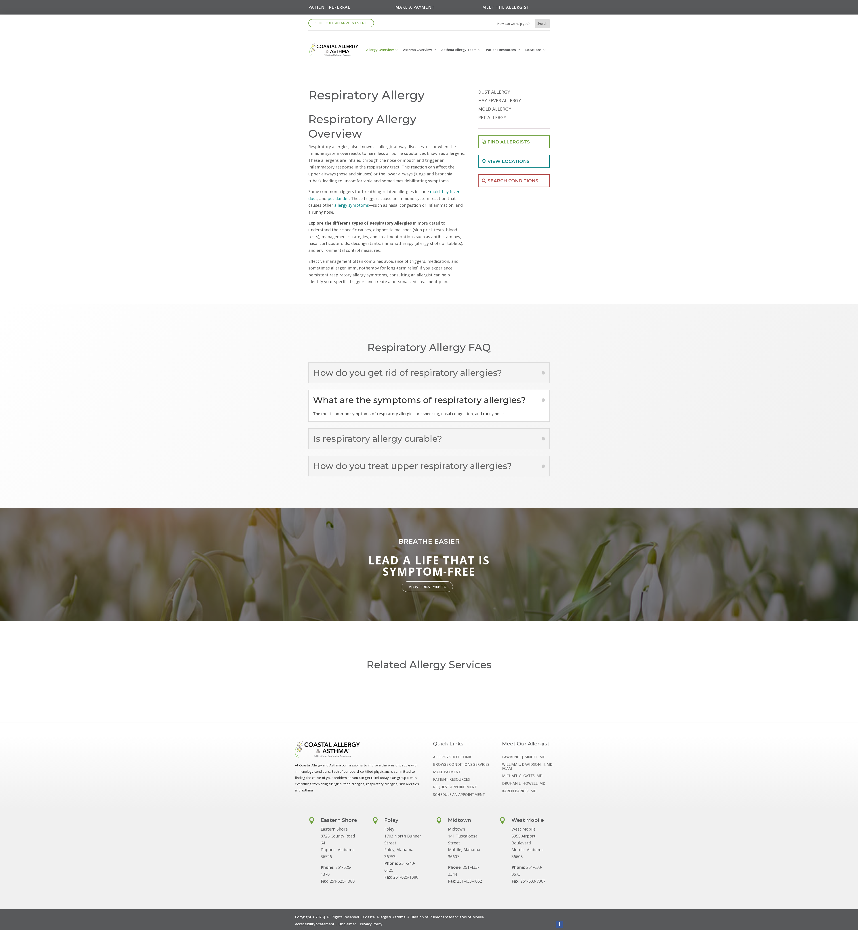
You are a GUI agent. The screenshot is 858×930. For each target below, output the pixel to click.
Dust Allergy (494, 92)
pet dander (338, 198)
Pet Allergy (492, 117)
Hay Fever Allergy (499, 100)
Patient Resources (501, 49)
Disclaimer (347, 924)
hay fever (451, 191)
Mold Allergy (494, 109)
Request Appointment (455, 787)
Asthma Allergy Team (459, 49)
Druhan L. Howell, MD (523, 784)
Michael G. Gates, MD (522, 776)
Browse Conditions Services (461, 765)
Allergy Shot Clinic (452, 757)
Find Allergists (509, 142)
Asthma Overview (417, 49)
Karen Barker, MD (519, 791)
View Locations (509, 161)
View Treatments (427, 587)
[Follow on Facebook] (559, 924)
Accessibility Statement (314, 924)
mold (435, 191)
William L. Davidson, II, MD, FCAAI (527, 767)
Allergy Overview (380, 49)
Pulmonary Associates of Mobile (456, 917)
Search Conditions (513, 180)
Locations (533, 49)
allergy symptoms (351, 205)
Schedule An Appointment (341, 23)
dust (312, 198)
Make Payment (447, 772)
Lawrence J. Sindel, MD (523, 757)
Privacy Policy (371, 924)
